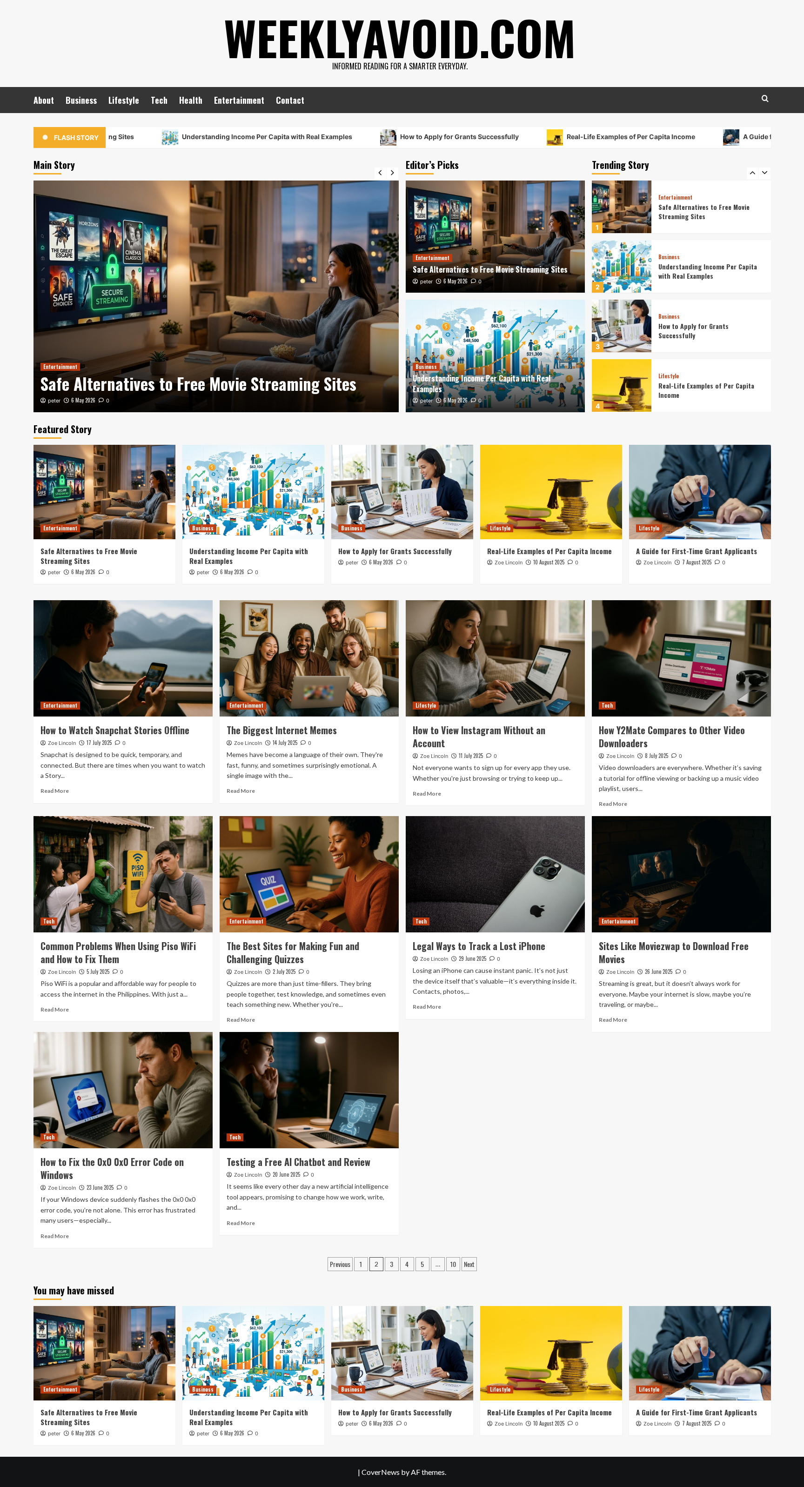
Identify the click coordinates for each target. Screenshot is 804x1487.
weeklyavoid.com (400, 37)
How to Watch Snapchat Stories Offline (114, 730)
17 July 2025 (99, 742)
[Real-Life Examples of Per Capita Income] (621, 326)
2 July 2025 (284, 971)
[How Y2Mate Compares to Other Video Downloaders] (681, 658)
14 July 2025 (285, 742)
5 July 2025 (98, 971)
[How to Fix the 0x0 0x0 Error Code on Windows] (123, 1090)
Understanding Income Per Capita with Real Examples (177, 137)
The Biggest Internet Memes (282, 730)
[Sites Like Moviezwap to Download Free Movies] (681, 874)
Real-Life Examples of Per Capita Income (541, 137)
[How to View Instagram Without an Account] (495, 658)
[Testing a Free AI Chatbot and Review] (309, 1090)
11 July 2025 (471, 755)
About (44, 100)
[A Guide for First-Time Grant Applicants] (621, 385)
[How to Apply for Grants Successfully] (621, 266)
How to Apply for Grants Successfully (370, 137)
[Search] (765, 98)
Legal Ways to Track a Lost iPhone (479, 946)
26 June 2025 (658, 971)
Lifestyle (123, 100)
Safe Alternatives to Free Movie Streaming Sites (490, 269)
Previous (340, 1264)
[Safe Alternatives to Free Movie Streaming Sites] (495, 237)
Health (190, 100)
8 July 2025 (656, 755)
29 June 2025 (472, 958)
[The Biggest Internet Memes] (309, 658)
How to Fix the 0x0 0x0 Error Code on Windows (112, 1168)
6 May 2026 (217, 400)
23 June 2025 (100, 1187)
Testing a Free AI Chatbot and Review (298, 1162)
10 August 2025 (548, 562)
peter (188, 400)
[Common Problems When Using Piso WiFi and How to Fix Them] (123, 874)
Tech (159, 100)
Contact (290, 100)
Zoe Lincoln (509, 562)
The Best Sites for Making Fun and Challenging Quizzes (293, 952)
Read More (54, 790)
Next (469, 1264)
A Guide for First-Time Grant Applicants (716, 137)
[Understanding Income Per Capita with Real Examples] (350, 296)
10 (453, 1264)
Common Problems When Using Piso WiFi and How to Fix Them (118, 952)
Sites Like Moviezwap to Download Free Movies (674, 952)
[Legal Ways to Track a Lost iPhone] (495, 874)
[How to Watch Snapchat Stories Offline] (123, 658)
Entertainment (239, 100)
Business (81, 100)
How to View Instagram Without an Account (479, 736)
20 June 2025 (286, 1174)
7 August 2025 (696, 562)
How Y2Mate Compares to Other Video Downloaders (672, 736)
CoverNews (381, 1471)
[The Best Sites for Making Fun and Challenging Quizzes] (309, 874)
